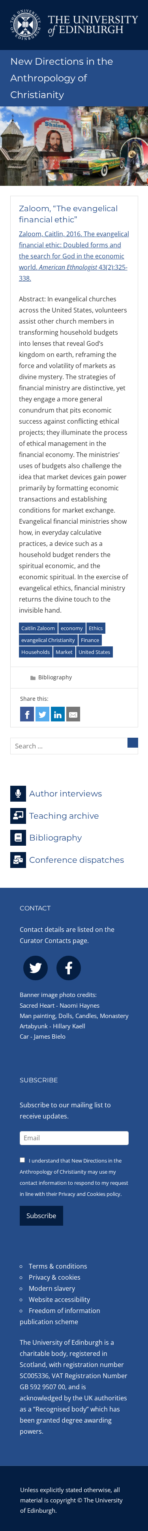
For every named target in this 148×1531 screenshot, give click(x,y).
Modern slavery (52, 1288)
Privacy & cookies (55, 1277)
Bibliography (55, 677)
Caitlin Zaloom (38, 628)
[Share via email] (73, 714)
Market (64, 652)
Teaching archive (64, 815)
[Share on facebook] (27, 714)
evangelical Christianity (48, 640)
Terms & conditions (58, 1266)
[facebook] (68, 968)
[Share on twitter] (42, 714)
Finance (90, 640)
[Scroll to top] (134, 1482)
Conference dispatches (76, 860)
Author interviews (65, 793)
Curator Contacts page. (54, 940)
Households (35, 652)
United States (94, 652)
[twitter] (35, 968)
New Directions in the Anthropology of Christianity (61, 78)
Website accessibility (59, 1299)
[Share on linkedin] (58, 714)
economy (72, 628)
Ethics (96, 628)
